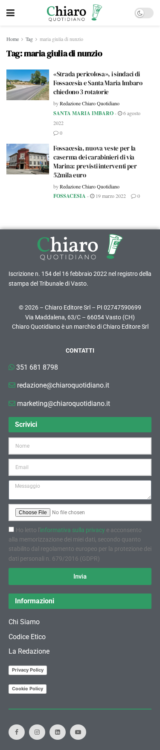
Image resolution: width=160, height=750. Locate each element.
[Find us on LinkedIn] (57, 732)
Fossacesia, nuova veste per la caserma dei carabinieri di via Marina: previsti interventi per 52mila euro (95, 162)
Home (12, 38)
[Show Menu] (10, 13)
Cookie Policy (27, 689)
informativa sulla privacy (72, 530)
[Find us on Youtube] (78, 732)
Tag (29, 38)
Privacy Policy (28, 670)
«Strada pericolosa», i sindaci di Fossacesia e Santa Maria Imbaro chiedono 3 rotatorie (98, 82)
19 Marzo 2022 (110, 195)
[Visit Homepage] (74, 12)
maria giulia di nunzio (61, 38)
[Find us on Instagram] (37, 732)
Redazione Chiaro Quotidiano (89, 103)
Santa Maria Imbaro (83, 113)
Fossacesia (69, 196)
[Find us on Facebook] (17, 732)
